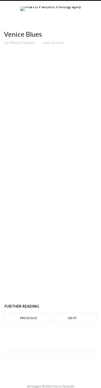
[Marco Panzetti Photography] (50, 13)
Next (73, 318)
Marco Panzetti (22, 42)
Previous (28, 318)
